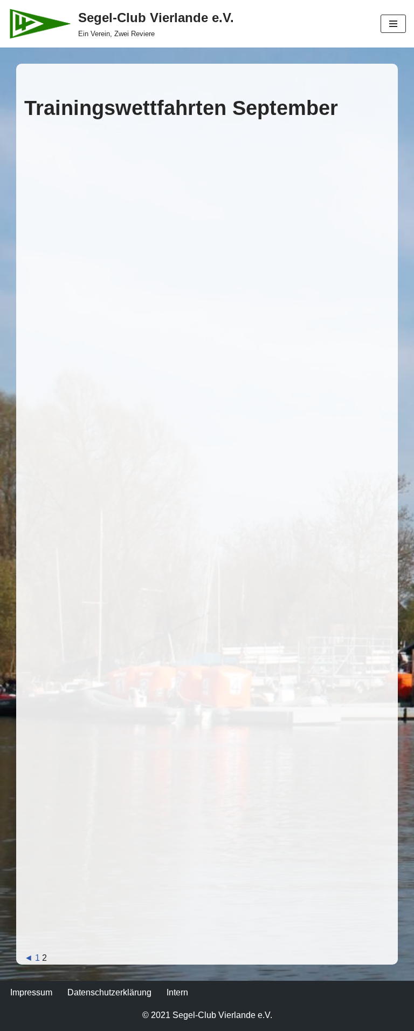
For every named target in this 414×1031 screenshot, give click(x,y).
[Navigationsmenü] (393, 24)
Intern (177, 992)
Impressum (31, 992)
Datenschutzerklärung (109, 992)
